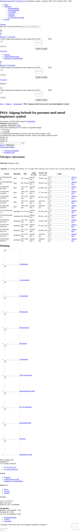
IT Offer (50, 525)
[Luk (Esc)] (7, 528)
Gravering (11, 14)
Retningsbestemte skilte (27, 391)
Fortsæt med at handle (7, 147)
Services (7, 491)
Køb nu (2, 145)
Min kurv (3, 36)
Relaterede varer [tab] (9, 152)
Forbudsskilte (17, 104)
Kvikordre (11, 37)
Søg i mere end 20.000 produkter (10, 26)
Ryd (19, 125)
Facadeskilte (12, 12)
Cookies (6, 519)
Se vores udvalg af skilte (16, 17)
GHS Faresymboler (26, 375)
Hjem (2, 104)
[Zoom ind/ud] (1, 528)
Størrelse (3, 125)
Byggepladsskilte (13, 10)
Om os (6, 4)
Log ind (4, 51)
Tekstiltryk (11, 16)
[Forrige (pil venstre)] (1, 530)
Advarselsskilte (24, 280)
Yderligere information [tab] (11, 151)
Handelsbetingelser (10, 517)
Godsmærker (24, 359)
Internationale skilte (26, 454)
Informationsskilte (25, 423)
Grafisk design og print (11, 479)
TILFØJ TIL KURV (41, 49)
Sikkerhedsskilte (13, 8)
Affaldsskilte (24, 264)
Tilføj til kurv (10, 145)
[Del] (5, 528)
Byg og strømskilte (26, 407)
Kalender (23, 439)
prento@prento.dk (7, 1)
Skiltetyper (7, 6)
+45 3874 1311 (20, 1)
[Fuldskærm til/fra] (3, 528)
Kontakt (6, 19)
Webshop (8, 104)
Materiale (3, 123)
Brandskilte (23, 343)
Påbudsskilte (24, 312)
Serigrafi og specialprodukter (13, 481)
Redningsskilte (24, 327)
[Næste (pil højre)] (3, 530)
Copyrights (7, 521)
